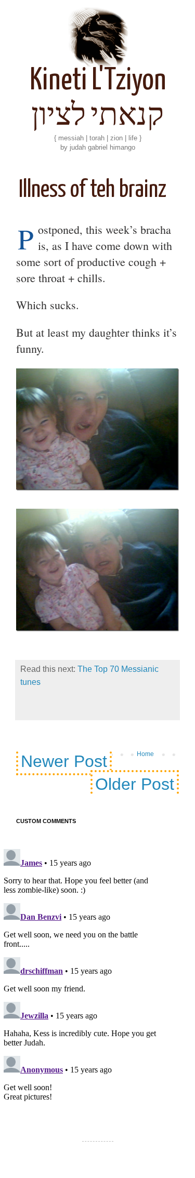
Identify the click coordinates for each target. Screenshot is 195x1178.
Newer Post (64, 761)
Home (145, 754)
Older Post (134, 784)
